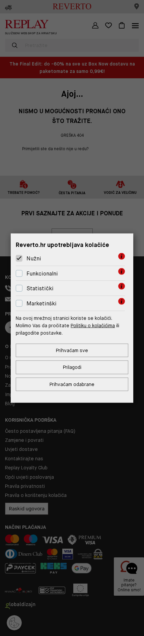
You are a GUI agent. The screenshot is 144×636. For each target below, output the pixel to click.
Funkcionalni (42, 273)
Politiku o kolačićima (93, 326)
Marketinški (41, 303)
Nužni (33, 258)
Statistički (40, 288)
